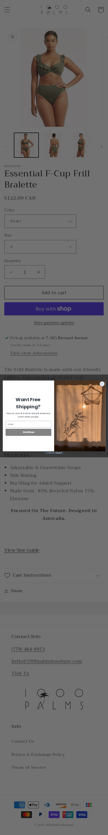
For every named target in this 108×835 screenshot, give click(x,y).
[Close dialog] (102, 384)
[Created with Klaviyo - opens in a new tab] (54, 452)
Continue (28, 432)
